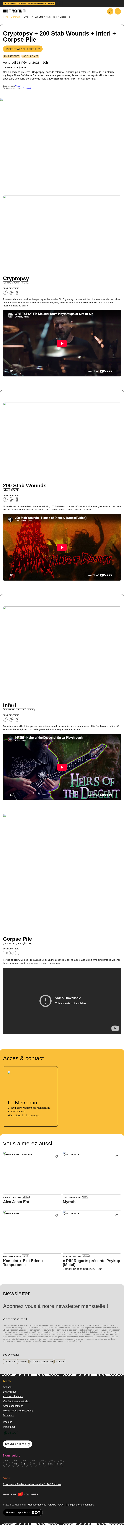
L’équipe (7, 1422)
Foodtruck (27, 88)
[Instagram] (17, 292)
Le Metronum (10, 1391)
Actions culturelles (13, 1396)
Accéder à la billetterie (21, 49)
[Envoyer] (4, 1346)
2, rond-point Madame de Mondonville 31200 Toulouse (32, 1484)
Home (5, 17)
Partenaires (9, 1427)
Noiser (18, 86)
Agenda (7, 1387)
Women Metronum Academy (18, 1410)
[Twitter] (11, 953)
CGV (61, 1504)
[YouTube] (11, 292)
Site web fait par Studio (18, 1512)
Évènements (15, 17)
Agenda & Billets (15, 1444)
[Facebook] (5, 292)
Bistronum (8, 1415)
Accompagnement (13, 1406)
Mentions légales (37, 1504)
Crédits (52, 1504)
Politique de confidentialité (80, 1504)
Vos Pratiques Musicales (16, 1401)
